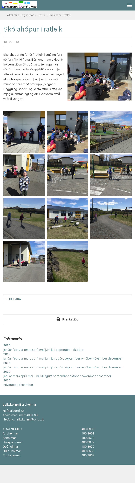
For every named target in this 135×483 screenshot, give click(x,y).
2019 (6, 354)
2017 (6, 372)
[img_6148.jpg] (24, 261)
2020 (6, 345)
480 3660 (32, 415)
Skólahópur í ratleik (60, 15)
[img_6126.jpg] (67, 132)
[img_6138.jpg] (111, 175)
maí (42, 350)
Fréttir (41, 15)
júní (48, 350)
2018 (6, 363)
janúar (8, 350)
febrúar (18, 350)
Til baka (14, 299)
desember (115, 358)
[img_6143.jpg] (67, 218)
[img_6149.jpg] (67, 261)
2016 (6, 380)
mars (28, 350)
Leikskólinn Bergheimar (20, 15)
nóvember (100, 358)
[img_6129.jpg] (24, 132)
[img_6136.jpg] (67, 175)
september (64, 350)
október (77, 350)
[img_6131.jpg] (111, 132)
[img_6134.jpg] (24, 175)
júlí (53, 350)
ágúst (60, 358)
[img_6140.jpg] (24, 218)
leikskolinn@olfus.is (30, 419)
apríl (35, 350)
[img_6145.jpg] (111, 218)
